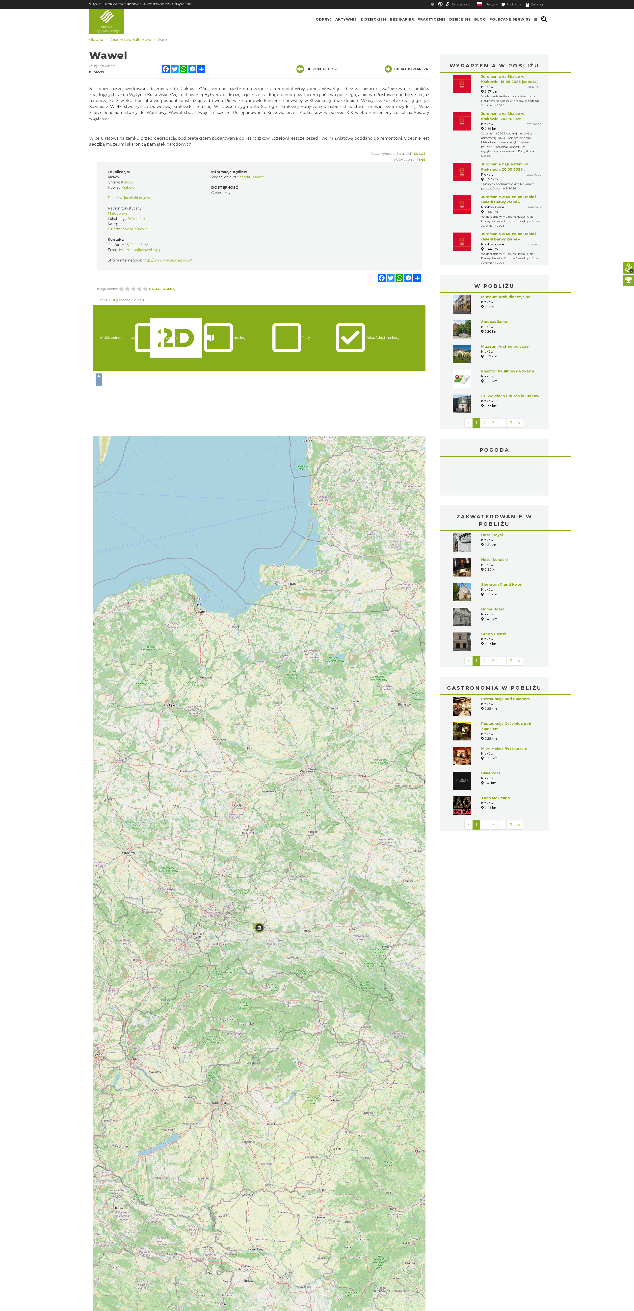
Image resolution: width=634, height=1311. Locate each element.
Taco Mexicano (495, 798)
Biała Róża (491, 773)
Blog (480, 19)
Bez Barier (402, 19)
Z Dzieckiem (373, 19)
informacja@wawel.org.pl (140, 250)
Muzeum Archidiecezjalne (505, 297)
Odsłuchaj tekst (322, 69)
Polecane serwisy (510, 19)
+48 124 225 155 (135, 244)
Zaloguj (537, 4)
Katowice (494, 477)
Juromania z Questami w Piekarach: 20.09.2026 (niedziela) (504, 169)
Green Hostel (493, 634)
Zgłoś (419, 154)
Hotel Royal (492, 535)
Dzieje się (460, 19)
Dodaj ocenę (162, 289)
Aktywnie (346, 19)
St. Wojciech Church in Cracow (510, 396)
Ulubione (514, 4)
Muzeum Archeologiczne (505, 346)
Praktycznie (432, 19)
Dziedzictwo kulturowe (128, 229)
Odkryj (324, 19)
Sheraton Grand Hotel (501, 584)
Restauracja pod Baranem (505, 699)
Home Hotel (492, 609)
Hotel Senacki (494, 559)
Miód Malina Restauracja (504, 748)
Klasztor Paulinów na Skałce (507, 371)
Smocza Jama (494, 321)
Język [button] (490, 4)
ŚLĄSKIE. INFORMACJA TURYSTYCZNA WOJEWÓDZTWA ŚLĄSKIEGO (140, 4)
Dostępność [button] (462, 4)
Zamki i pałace (251, 177)
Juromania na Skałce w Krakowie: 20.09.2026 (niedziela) (502, 118)
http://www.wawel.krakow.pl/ (167, 260)
